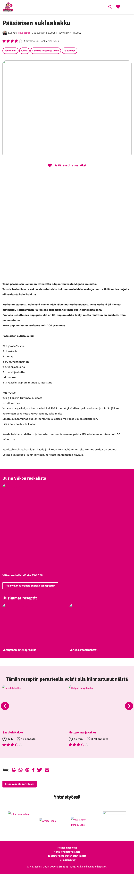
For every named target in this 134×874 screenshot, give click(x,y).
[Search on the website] (110, 7)
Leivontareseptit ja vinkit (45, 50)
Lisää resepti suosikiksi (19, 784)
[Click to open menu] (130, 7)
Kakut (24, 50)
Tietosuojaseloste (67, 847)
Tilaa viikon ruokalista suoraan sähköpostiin (30, 585)
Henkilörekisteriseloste (67, 851)
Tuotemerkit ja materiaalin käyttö (67, 856)
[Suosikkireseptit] (118, 7)
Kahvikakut (10, 50)
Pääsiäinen (69, 50)
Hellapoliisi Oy (67, 860)
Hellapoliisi (24, 32)
